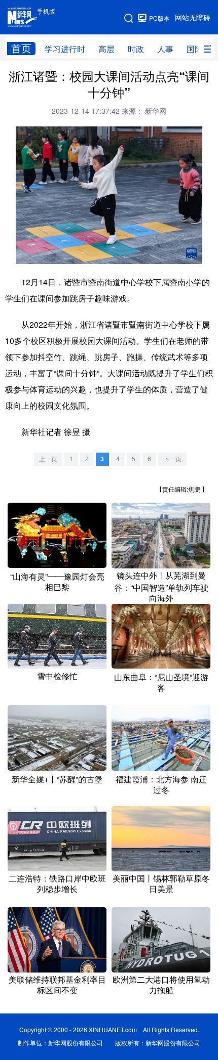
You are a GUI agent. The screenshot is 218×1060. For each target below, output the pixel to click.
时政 (136, 49)
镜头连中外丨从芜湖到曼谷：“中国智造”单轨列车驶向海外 (161, 586)
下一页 (172, 459)
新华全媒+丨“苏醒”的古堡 (57, 779)
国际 (195, 49)
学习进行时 (65, 49)
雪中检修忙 (57, 676)
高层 (106, 49)
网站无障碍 (192, 17)
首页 (21, 48)
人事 (165, 49)
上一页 (48, 459)
